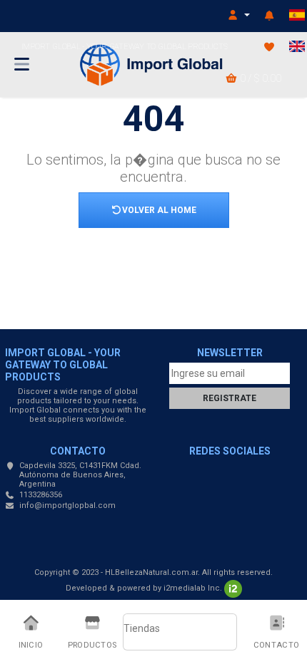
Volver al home (159, 210)
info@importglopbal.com (67, 505)
